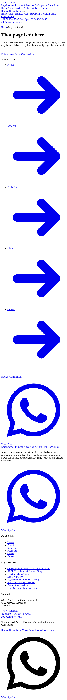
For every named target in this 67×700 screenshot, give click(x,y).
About (11, 8)
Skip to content (8, 2)
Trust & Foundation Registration (23, 588)
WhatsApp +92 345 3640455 (32, 19)
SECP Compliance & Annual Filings (25, 571)
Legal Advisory (15, 576)
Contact (44, 8)
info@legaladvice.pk (11, 22)
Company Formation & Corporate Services (28, 568)
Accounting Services (17, 585)
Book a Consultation (11, 11)
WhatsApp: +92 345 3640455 (16, 614)
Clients (36, 8)
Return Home (8, 54)
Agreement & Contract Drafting (23, 579)
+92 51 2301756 (9, 19)
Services (19, 8)
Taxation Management (18, 574)
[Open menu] (23, 11)
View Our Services (24, 54)
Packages (28, 8)
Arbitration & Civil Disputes (21, 582)
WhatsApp (27, 630)
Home (4, 8)
